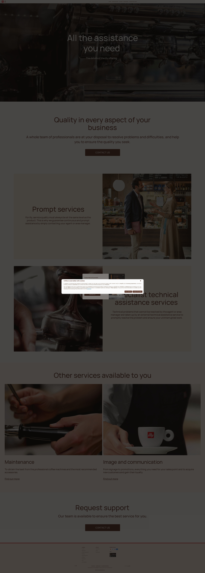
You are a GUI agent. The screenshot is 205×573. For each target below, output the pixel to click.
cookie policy (89, 288)
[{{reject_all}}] (140, 281)
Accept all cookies (137, 291)
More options (128, 291)
